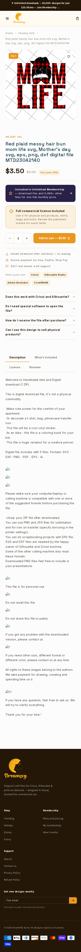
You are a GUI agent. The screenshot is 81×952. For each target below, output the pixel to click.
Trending (9, 818)
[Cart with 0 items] (77, 18)
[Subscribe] (73, 900)
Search (8, 859)
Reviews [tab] (35, 367)
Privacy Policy (12, 872)
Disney (8, 832)
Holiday (8, 825)
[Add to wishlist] (68, 56)
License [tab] (14, 367)
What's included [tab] (46, 357)
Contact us (10, 866)
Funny (7, 839)
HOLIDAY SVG (14, 136)
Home (9, 33)
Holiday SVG (26, 33)
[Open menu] (7, 18)
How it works (50, 832)
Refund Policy (12, 879)
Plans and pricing (53, 818)
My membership (52, 825)
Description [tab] (17, 357)
